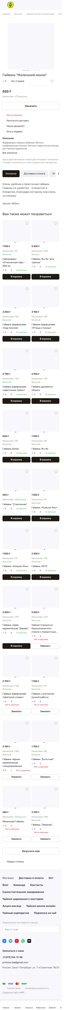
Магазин (8, 877)
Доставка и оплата (34, 173)
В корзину (16, 276)
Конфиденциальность (37, 988)
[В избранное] (52, 81)
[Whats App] (23, 941)
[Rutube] (29, 941)
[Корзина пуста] (57, 4)
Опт (51, 877)
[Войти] (52, 4)
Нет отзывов (17, 81)
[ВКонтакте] (4, 941)
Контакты (36, 884)
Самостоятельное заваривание (23, 891)
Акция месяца (11, 905)
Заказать (31, 105)
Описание (11, 173)
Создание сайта (10, 992)
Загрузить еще (31, 851)
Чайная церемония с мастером (22, 898)
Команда (19, 884)
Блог (5, 884)
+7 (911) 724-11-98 (12, 957)
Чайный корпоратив (15, 912)
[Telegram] (10, 941)
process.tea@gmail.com (15, 962)
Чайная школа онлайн (40, 905)
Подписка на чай (45, 912)
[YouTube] (17, 941)
